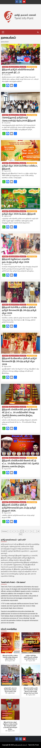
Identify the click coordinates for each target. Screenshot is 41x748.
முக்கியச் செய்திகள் (31, 67)
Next (20, 534)
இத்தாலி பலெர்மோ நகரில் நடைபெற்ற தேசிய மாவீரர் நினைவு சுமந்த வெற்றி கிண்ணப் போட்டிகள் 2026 (31, 690)
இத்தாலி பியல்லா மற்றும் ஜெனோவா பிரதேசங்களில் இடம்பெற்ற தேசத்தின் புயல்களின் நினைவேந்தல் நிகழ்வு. (10, 725)
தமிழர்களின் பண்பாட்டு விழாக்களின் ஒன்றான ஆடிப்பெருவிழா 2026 (10, 689)
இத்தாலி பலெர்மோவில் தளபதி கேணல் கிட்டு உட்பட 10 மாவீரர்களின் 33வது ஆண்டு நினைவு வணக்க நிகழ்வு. (20, 412)
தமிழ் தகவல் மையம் (13, 67)
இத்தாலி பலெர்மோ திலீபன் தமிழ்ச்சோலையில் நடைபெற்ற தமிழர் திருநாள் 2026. (19, 507)
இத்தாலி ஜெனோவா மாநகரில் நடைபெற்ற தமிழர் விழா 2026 (16, 260)
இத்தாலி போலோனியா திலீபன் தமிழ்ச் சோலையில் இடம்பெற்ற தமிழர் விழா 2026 (19, 361)
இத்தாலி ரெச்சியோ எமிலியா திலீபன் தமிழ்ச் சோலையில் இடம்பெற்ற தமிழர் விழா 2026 (19, 310)
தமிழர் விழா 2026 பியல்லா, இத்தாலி (19, 213)
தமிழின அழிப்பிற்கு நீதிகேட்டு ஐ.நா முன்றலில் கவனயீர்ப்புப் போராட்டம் (31, 657)
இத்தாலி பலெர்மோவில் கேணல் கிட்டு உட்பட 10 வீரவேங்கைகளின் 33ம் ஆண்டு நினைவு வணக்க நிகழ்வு (20, 463)
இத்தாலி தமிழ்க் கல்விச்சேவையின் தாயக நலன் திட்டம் (18, 71)
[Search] (38, 32)
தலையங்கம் (23, 67)
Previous (4, 531)
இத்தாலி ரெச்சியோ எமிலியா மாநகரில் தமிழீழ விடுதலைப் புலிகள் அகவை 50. (10, 657)
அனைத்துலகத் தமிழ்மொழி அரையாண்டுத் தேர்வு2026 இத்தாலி (19, 119)
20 (38, 531)
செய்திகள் (5, 67)
